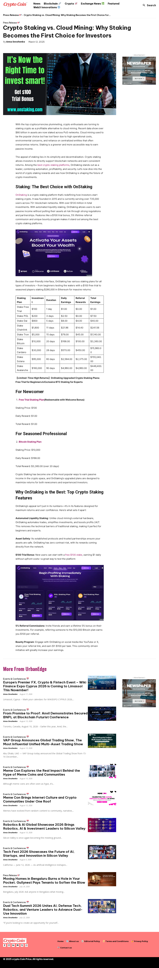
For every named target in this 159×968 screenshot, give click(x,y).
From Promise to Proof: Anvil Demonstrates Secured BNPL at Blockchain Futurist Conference (45, 715)
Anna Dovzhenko (15, 41)
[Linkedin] (13, 945)
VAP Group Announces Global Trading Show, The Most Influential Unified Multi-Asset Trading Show (43, 742)
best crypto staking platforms (53, 164)
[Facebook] (9, 48)
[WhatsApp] (31, 48)
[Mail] (17, 945)
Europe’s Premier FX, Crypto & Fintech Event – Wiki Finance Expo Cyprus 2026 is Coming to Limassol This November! (44, 686)
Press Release (11, 15)
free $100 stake (73, 554)
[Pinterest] (23, 48)
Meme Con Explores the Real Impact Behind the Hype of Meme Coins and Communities (41, 772)
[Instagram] (8, 945)
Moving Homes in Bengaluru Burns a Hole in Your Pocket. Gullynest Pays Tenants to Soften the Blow (44, 880)
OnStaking (21, 194)
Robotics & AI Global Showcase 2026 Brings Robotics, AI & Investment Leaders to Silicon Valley (44, 826)
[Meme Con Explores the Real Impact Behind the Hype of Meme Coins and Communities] (102, 771)
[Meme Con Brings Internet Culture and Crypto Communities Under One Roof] (102, 798)
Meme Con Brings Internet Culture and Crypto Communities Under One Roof (40, 799)
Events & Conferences (14, 679)
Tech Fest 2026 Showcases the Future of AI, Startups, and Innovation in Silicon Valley (39, 854)
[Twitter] (16, 48)
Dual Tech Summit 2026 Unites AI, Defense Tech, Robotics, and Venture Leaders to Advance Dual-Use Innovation (42, 910)
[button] (148, 5)
